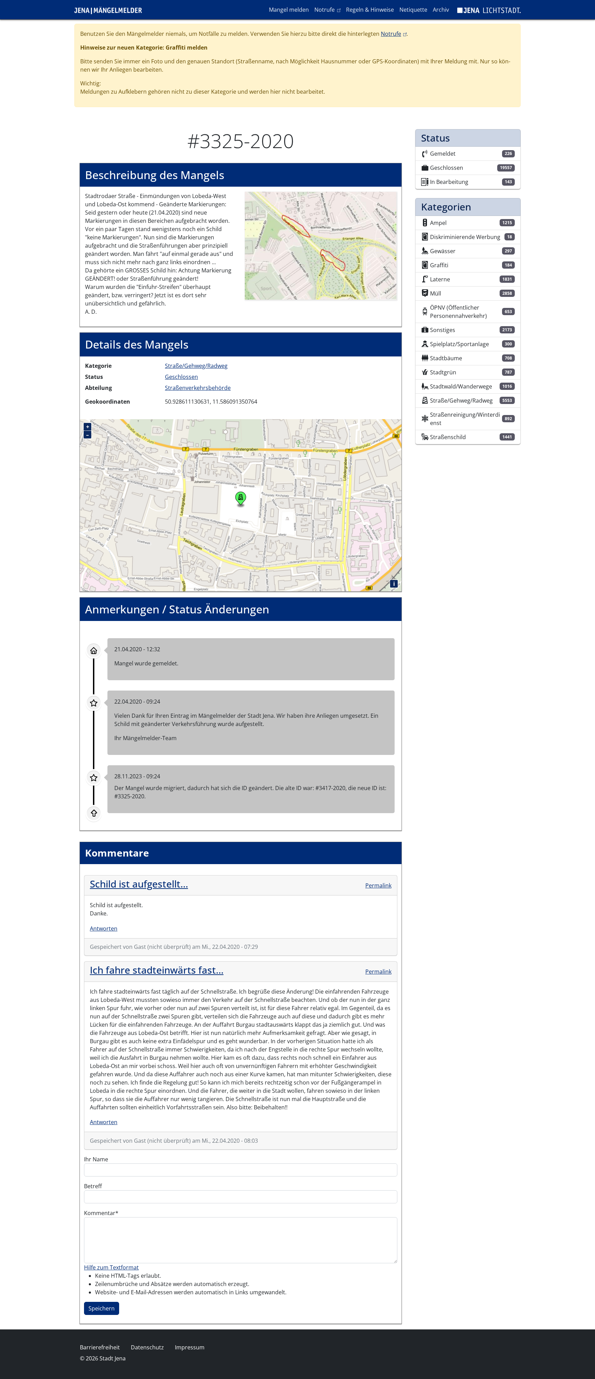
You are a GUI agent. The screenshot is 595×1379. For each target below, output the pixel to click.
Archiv (441, 9)
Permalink (378, 885)
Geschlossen (181, 377)
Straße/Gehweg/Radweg (196, 366)
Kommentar (99, 1213)
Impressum (190, 1347)
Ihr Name (96, 1159)
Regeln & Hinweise (370, 9)
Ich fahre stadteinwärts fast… (156, 969)
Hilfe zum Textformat (111, 1267)
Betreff (93, 1186)
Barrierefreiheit (100, 1347)
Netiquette (413, 9)
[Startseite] (110, 9)
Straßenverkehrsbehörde (198, 388)
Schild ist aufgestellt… (139, 883)
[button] (320, 245)
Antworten (103, 928)
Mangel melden (289, 9)
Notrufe (328, 9)
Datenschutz (147, 1347)
